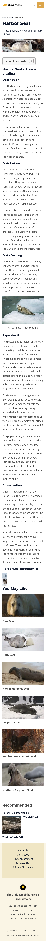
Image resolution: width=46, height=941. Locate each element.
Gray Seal (8, 621)
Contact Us (23, 854)
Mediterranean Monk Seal (19, 756)
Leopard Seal (11, 722)
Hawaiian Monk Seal (15, 688)
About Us (23, 850)
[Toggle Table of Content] (30, 61)
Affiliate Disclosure (23, 867)
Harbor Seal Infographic (15, 812)
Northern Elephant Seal (17, 790)
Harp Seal (8, 654)
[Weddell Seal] (11, 825)
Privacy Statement (23, 859)
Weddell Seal (30, 817)
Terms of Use (23, 863)
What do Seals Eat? (12, 837)
